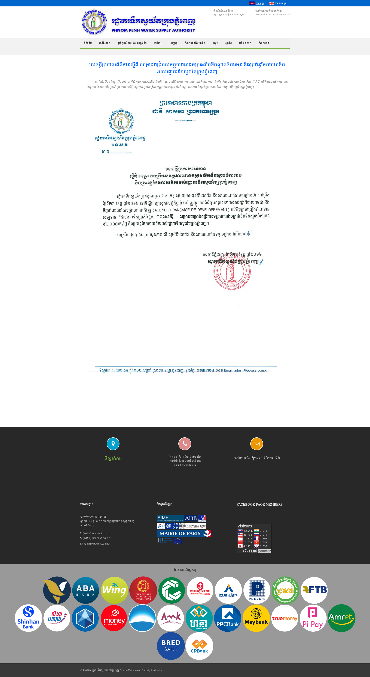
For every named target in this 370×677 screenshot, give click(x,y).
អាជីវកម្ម (158, 43)
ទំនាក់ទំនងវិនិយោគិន (195, 43)
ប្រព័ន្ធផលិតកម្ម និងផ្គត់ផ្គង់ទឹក (132, 43)
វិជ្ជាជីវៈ (228, 43)
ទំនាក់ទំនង (264, 43)
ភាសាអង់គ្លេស (280, 3)
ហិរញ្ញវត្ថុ (174, 43)
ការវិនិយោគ (104, 43)
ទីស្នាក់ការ (113, 458)
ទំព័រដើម (88, 43)
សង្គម (215, 43)
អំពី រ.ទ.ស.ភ (245, 43)
